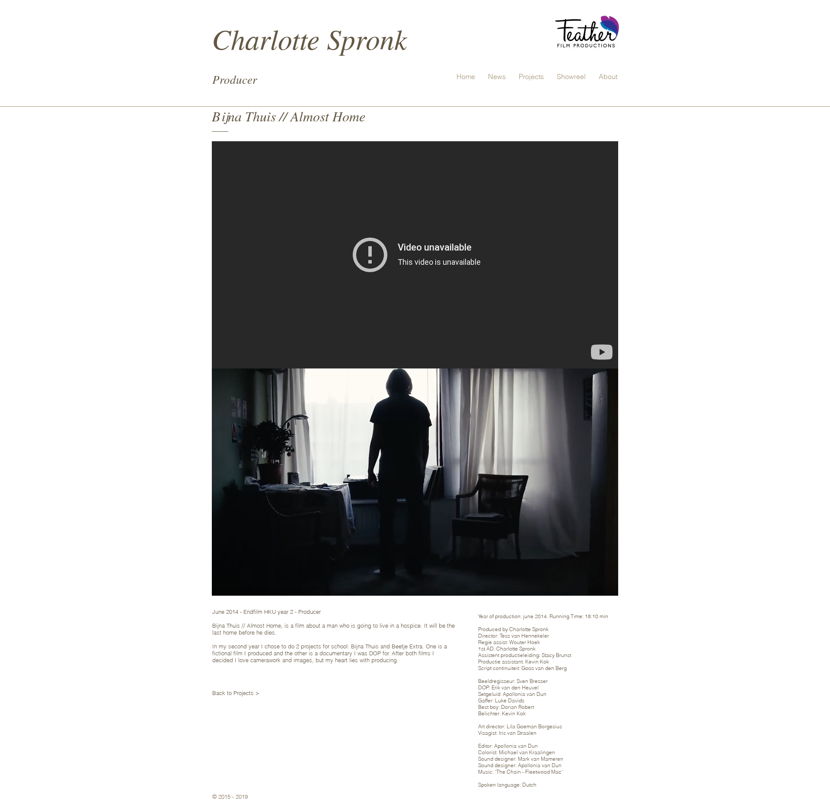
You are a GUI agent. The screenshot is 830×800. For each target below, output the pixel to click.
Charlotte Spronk (309, 38)
